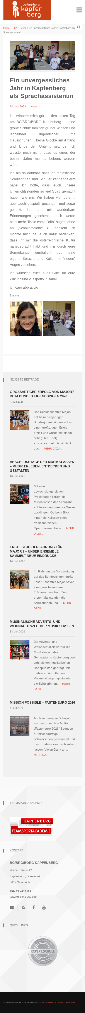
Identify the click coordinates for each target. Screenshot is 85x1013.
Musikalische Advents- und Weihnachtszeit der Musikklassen (42, 624)
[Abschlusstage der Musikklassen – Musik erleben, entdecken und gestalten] (19, 494)
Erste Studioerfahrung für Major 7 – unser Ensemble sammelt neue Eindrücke (36, 551)
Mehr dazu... (53, 448)
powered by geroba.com (58, 1002)
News (34, 106)
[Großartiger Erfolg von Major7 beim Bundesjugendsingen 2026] (19, 420)
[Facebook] (33, 907)
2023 (15, 28)
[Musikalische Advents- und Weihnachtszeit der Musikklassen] (19, 649)
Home (6, 28)
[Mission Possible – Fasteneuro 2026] (19, 726)
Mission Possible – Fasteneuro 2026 (42, 702)
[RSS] (23, 907)
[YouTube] (44, 907)
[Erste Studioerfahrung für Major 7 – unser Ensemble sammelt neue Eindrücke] (19, 579)
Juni (23, 28)
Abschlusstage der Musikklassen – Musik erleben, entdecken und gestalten (42, 466)
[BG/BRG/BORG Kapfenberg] (27, 9)
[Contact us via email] (13, 907)
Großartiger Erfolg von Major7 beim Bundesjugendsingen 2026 (42, 394)
